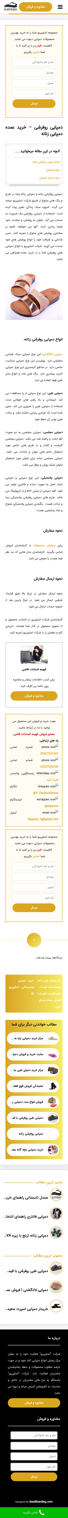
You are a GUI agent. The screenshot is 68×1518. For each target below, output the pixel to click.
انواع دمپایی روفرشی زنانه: (46, 162)
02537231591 (49, 753)
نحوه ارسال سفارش (49, 178)
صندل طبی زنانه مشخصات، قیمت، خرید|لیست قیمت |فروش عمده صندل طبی (49, 993)
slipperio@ (51, 806)
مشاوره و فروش (35, 7)
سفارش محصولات (44, 545)
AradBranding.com (41, 1502)
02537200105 (49, 767)
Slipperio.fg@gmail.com (42, 819)
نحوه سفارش (53, 170)
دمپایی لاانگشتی (53, 354)
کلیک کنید (52, 780)
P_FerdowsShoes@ (45, 793)
